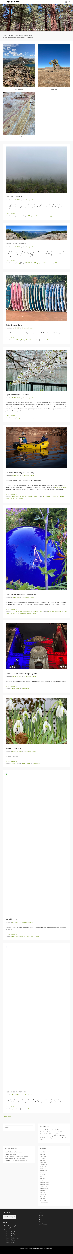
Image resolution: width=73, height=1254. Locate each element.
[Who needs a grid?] (36, 17)
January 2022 (43, 1166)
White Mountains (38, 216)
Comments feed (43, 1222)
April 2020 (42, 1198)
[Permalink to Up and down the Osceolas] (36, 233)
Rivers (7, 498)
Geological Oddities (22, 1156)
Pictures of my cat (11, 1236)
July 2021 (42, 1172)
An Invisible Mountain (14, 197)
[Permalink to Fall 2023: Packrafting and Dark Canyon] (36, 448)
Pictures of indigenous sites (13, 1234)
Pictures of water (10, 1242)
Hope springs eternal (13, 748)
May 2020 (42, 1196)
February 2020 (44, 1202)
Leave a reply (48, 216)
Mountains (19, 216)
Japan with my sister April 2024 (17, 395)
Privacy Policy (10, 1228)
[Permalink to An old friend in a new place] (36, 1017)
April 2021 (42, 1178)
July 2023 (42, 1158)
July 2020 (42, 1192)
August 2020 (43, 1190)
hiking (30, 216)
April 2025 (42, 1154)
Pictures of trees (10, 1240)
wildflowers (57, 263)
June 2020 (43, 1194)
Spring (18, 263)
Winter (18, 688)
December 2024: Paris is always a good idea (22, 674)
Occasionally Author (28, 200)
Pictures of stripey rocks (12, 1238)
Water (12, 498)
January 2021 (43, 1180)
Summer (35, 611)
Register (41, 1216)
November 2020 (44, 1184)
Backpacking (29, 496)
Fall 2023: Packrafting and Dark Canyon (21, 473)
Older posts (7, 1116)
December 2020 (44, 1182)
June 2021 (43, 1174)
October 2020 (43, 1186)
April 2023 (42, 1160)
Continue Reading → (11, 213)
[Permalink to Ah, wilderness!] (36, 844)
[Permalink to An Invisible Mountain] (36, 169)
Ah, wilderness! (11, 919)
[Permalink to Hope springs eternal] (36, 721)
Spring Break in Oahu (14, 325)
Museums (58, 611)
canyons (54, 496)
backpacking (47, 496)
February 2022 (44, 1164)
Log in (41, 1218)
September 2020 (44, 1188)
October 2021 (43, 1168)
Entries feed (42, 1220)
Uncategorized (34, 340)
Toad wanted (18, 1152)
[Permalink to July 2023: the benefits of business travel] (36, 549)
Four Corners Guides (61, 487)
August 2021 (43, 1170)
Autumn (22, 496)
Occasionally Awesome (11, 1)
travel (17, 613)
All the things (15, 496)
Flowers (23, 763)
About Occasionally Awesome (12, 1226)
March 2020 (43, 1200)
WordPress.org (43, 1224)
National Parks (16, 340)
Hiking (13, 216)
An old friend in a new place (16, 1092)
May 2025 (42, 1152)
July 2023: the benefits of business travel (21, 594)
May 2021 (42, 1176)
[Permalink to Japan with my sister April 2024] (36, 370)
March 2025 (43, 1156)
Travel (27, 340)
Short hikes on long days (21, 1160)
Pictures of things (9, 1230)
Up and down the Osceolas (16, 244)
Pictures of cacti (10, 1232)
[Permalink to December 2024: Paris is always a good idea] (36, 646)
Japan (13, 418)
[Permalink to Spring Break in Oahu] (36, 298)
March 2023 (43, 1162)
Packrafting (60, 496)
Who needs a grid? (20, 1158)
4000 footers (30, 263)
